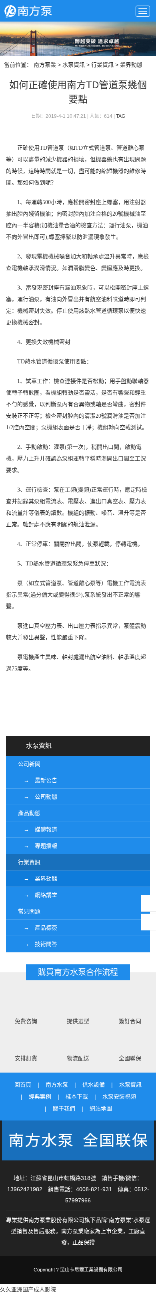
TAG (120, 116)
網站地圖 (101, 1108)
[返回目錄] (78, 717)
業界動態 (131, 64)
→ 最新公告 (37, 780)
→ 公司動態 (37, 796)
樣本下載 (77, 1096)
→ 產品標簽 (37, 927)
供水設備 (93, 1084)
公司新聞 (29, 764)
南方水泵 (57, 1084)
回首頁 (22, 1084)
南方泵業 (49, 11)
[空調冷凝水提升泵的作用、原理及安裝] (94, 717)
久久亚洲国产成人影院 (28, 1289)
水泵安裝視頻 (119, 1096)
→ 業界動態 (37, 878)
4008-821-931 (94, 1189)
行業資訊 (102, 64)
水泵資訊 (73, 64)
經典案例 (40, 1096)
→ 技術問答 (37, 944)
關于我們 (64, 1108)
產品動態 (29, 813)
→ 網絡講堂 (37, 895)
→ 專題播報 (37, 846)
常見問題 (29, 911)
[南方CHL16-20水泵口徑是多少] (61, 717)
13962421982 (24, 1189)
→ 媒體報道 (37, 829)
